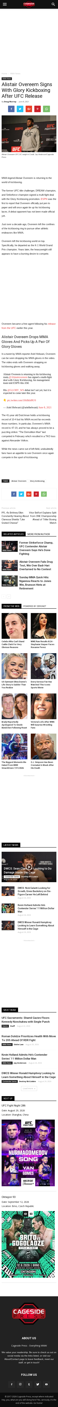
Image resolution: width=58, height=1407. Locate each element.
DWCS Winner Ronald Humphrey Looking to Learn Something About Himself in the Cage (36, 925)
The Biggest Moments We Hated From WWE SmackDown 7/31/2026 (14, 765)
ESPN (44, 199)
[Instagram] (20, 1384)
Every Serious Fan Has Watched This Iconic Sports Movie (41, 685)
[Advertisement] (29, 39)
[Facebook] (11, 1384)
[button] (53, 4)
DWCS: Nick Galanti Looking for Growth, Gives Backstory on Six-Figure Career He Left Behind (34, 891)
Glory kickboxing (37, 481)
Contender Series (12, 877)
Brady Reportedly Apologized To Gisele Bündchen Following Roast (14, 725)
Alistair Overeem (18, 481)
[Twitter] (37, 1384)
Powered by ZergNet (34, 606)
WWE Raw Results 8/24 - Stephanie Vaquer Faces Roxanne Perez (42, 644)
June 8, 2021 (45, 407)
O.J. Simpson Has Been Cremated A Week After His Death (42, 765)
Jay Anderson (20, 1063)
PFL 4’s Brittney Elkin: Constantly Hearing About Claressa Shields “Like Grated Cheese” (15, 517)
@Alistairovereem (18, 377)
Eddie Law (18, 1044)
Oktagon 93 (8, 1197)
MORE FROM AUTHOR (39, 534)
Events (5, 1026)
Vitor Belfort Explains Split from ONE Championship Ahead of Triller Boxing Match (42, 517)
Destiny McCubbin (29, 876)
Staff (12, 1026)
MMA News (7, 79)
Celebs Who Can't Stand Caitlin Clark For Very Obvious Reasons (13, 644)
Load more (28, 1088)
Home (4, 73)
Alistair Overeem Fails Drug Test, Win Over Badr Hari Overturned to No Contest (36, 565)
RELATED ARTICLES (14, 534)
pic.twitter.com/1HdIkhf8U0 (21, 400)
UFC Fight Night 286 (13, 1105)
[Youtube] (46, 1384)
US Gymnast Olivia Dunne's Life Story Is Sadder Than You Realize (14, 685)
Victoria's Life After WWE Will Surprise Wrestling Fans (42, 725)
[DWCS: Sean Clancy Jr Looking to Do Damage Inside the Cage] (29, 867)
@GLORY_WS (15, 390)
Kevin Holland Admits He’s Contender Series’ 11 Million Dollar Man (36, 908)
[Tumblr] (29, 1384)
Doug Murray (10, 101)
